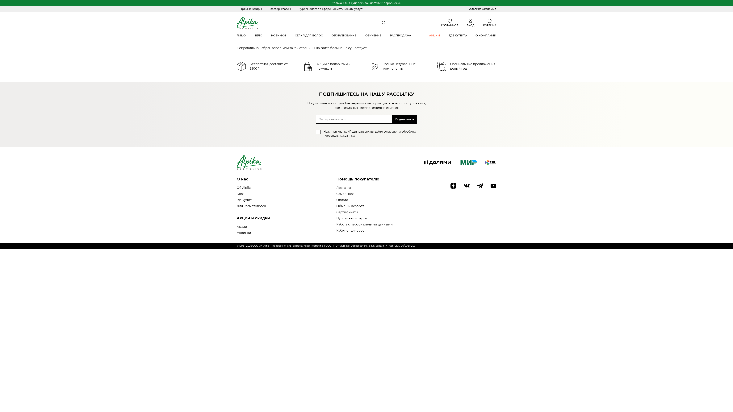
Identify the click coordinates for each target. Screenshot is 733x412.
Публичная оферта (351, 218)
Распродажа (400, 35)
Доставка (343, 188)
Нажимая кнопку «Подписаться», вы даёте (370, 133)
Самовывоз (345, 194)
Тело (258, 35)
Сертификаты (347, 212)
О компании (485, 35)
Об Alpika (244, 188)
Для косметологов (251, 206)
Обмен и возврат (350, 206)
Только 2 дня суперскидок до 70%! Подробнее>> (366, 3)
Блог (240, 194)
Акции (434, 35)
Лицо (241, 35)
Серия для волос (309, 35)
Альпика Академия (482, 9)
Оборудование (344, 35)
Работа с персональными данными (364, 224)
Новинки (278, 35)
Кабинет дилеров (350, 230)
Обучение (373, 35)
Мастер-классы (280, 9)
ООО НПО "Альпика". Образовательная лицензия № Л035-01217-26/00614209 (370, 245)
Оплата (342, 200)
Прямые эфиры (251, 9)
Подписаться (404, 119)
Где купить (458, 35)
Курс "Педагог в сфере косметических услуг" (331, 9)
